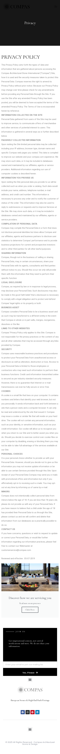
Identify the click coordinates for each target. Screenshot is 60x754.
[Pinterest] (32, 712)
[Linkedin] (37, 712)
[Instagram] (28, 712)
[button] (30, 679)
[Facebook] (23, 712)
